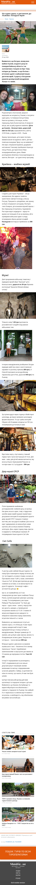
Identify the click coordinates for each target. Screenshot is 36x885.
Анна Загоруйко (5, 54)
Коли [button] (18, 875)
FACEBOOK (9, 842)
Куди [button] (18, 871)
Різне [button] (18, 878)
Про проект (15, 866)
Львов (7, 19)
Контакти (18, 867)
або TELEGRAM (16, 842)
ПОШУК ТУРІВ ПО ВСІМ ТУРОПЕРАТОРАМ (18, 853)
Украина (11, 19)
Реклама (22, 866)
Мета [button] (18, 873)
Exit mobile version (18, 883)
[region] (16, 716)
